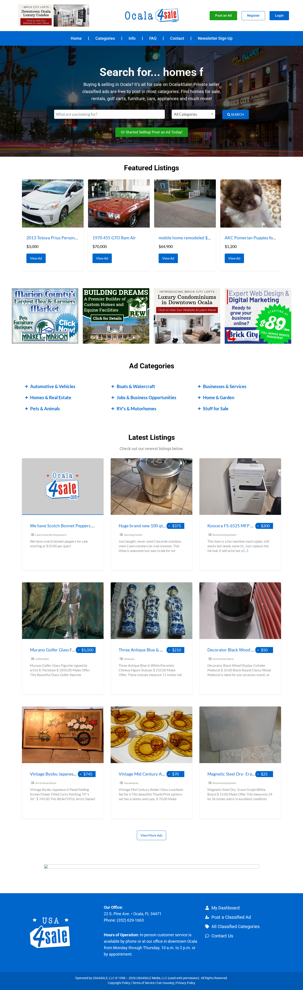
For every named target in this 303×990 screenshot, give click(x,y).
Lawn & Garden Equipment (50, 534)
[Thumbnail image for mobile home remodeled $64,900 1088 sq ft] (185, 203)
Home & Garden (218, 397)
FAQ (152, 38)
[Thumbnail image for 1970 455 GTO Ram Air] (119, 203)
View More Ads (151, 835)
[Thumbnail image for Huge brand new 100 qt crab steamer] (151, 486)
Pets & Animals (45, 408)
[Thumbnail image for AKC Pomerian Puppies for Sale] (251, 203)
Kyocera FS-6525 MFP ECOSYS (236, 525)
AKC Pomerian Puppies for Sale (254, 237)
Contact (177, 38)
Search (237, 114)
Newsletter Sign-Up (215, 38)
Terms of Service (143, 983)
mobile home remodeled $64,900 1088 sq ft (199, 237)
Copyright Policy (119, 983)
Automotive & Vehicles (52, 386)
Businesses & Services (224, 386)
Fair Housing (165, 983)
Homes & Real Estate (50, 397)
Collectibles (42, 659)
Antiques (129, 659)
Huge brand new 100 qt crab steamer (153, 525)
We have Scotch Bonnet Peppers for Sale (68, 525)
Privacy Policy (185, 983)
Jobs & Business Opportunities (146, 397)
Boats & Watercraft (136, 386)
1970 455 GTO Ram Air (114, 237)
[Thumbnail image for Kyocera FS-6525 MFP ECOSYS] (240, 486)
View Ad (37, 257)
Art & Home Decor (223, 659)
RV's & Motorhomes (136, 408)
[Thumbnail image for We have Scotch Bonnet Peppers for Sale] (63, 486)
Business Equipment (224, 534)
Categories (105, 38)
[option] (53, 225)
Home (76, 38)
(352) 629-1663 (130, 920)
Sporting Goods (133, 534)
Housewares (131, 783)
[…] (246, 551)
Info (132, 38)
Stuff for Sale (215, 408)
